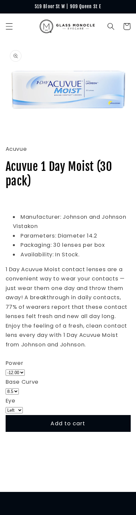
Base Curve (22, 382)
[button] (9, 26)
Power (14, 363)
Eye (11, 400)
